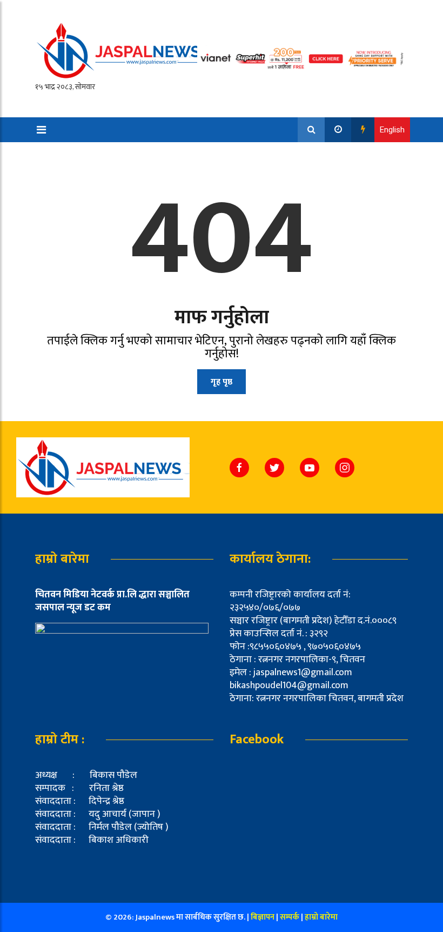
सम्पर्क (290, 917)
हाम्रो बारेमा (321, 917)
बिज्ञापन (262, 917)
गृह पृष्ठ (221, 382)
